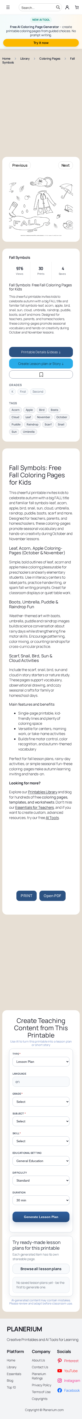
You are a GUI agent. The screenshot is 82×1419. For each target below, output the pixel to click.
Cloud (15, 417)
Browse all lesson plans (41, 1268)
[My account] (67, 7)
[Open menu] (8, 7)
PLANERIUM (24, 1329)
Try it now (40, 43)
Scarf (48, 424)
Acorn (15, 410)
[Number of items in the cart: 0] (76, 7)
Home (6, 58)
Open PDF (52, 895)
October (61, 417)
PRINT (26, 896)
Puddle (16, 424)
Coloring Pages (50, 58)
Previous (20, 165)
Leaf (28, 417)
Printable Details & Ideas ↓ (41, 352)
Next (66, 165)
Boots (54, 410)
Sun (14, 432)
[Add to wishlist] (41, 374)
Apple (29, 410)
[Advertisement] (41, 108)
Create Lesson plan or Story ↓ (41, 363)
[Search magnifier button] (58, 7)
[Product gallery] (41, 205)
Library (25, 58)
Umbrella (29, 432)
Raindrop (32, 424)
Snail (61, 424)
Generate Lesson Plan (41, 1217)
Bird (41, 410)
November (43, 417)
